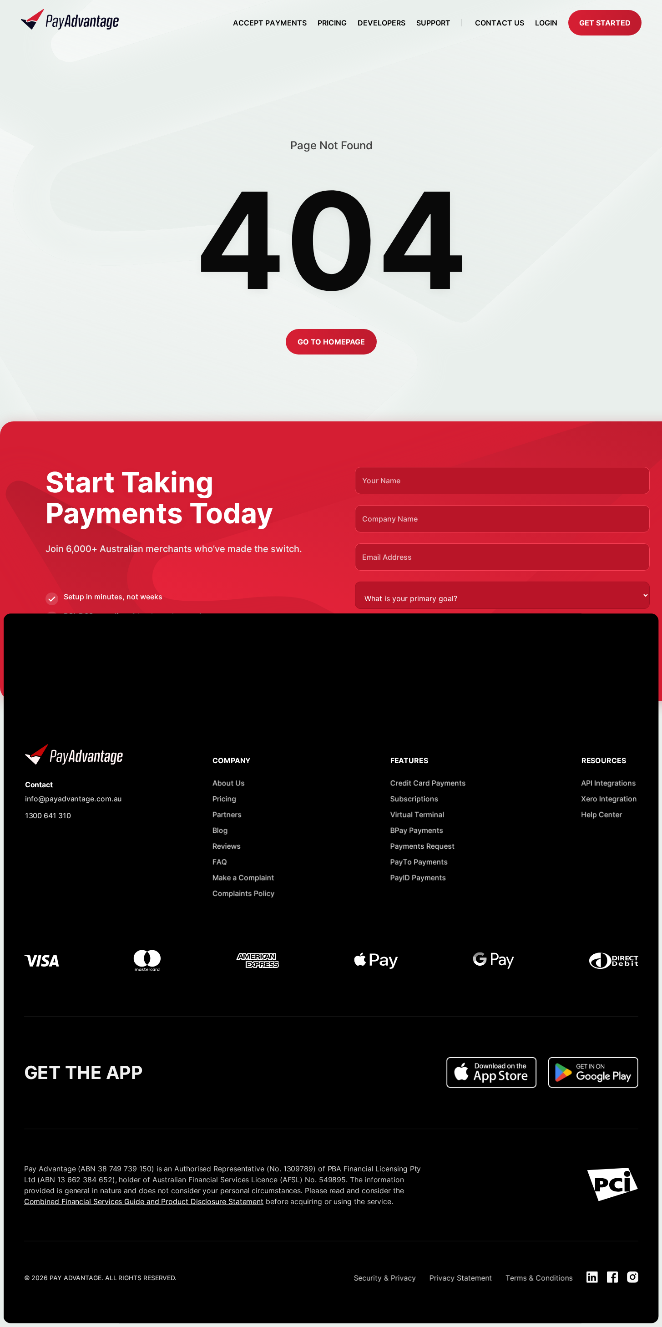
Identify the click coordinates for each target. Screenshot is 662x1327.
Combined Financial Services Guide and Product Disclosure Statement (143, 1200)
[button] (605, 22)
